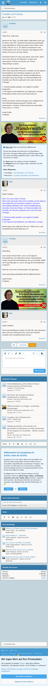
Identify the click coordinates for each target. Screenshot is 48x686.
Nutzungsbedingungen (25, 653)
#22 (45, 190)
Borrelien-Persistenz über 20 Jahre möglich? (21, 557)
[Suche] (45, 2)
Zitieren (43, 118)
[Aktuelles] (40, 2)
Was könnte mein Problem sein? (23, 399)
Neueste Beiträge (8, 524)
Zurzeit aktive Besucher (10, 498)
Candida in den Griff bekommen (19, 417)
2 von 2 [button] (32, 345)
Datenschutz (38, 653)
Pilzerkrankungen (19, 388)
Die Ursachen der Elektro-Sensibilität (18, 543)
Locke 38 (5, 502)
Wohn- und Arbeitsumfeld (14, 554)
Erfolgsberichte (16, 419)
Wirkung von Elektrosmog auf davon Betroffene (22, 528)
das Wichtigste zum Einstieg (23, 173)
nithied (43, 578)
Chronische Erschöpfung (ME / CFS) (23, 410)
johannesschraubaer (15, 502)
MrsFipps (10, 399)
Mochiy (9, 435)
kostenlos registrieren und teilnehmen (26, 175)
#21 (45, 32)
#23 (45, 247)
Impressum (12, 653)
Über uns (4, 653)
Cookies (6, 650)
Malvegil (9, 410)
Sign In (8, 489)
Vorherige (23, 345)
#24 (45, 322)
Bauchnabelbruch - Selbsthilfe (16, 535)
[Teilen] (41, 32)
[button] (5, 353)
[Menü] (3, 2)
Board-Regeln (6, 655)
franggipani (10, 388)
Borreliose (9, 561)
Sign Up (22, 489)
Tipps (14, 655)
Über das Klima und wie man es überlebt (19, 550)
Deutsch (14, 650)
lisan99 (9, 419)
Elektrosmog (10, 532)
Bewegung (9, 539)
